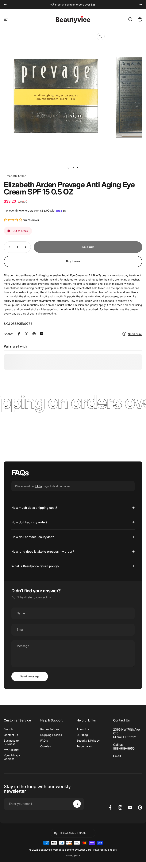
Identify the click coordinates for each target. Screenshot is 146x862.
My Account (11, 749)
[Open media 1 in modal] (101, 36)
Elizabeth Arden (15, 176)
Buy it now (73, 261)
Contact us (11, 734)
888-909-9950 (124, 748)
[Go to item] (68, 167)
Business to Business (11, 742)
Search (8, 729)
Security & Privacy (88, 740)
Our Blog (82, 734)
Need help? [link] (135, 334)
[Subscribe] (77, 804)
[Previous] (5, 4)
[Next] (140, 4)
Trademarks (84, 746)
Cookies (45, 746)
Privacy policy (73, 855)
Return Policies (49, 729)
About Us (83, 729)
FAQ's (44, 740)
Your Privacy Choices (12, 757)
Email (117, 756)
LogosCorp (84, 849)
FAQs (38, 486)
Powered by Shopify (105, 849)
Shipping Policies (51, 734)
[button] (13, 220)
